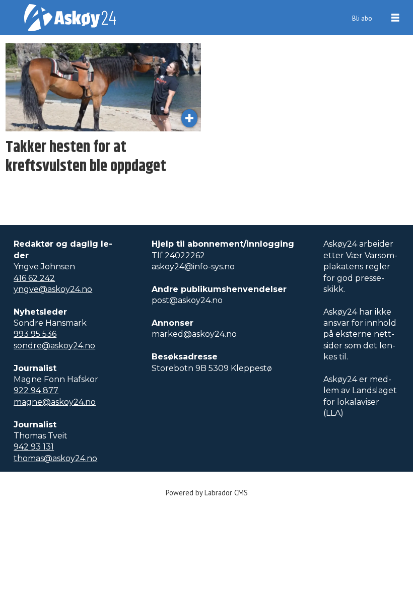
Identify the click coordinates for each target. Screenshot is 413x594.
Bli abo (362, 18)
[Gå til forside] (70, 17)
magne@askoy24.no (55, 402)
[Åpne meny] (395, 18)
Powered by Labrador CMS (207, 492)
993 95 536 (35, 334)
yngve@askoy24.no (53, 289)
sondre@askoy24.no (54, 345)
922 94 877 (36, 390)
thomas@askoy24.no (55, 458)
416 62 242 (34, 278)
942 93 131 (34, 447)
